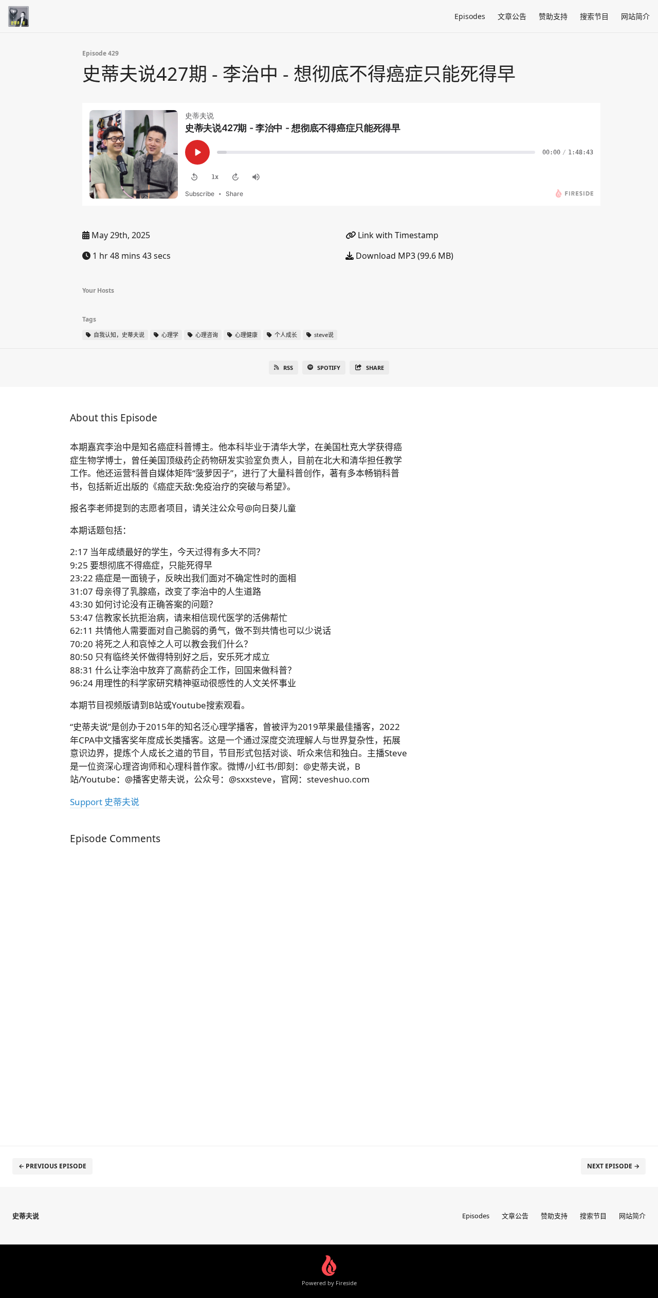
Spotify (328, 367)
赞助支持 (553, 16)
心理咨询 (206, 335)
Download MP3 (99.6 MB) (403, 255)
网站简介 (635, 16)
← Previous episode (52, 1166)
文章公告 (512, 16)
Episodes (469, 16)
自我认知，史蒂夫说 (118, 335)
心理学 (169, 335)
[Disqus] (238, 989)
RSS (288, 367)
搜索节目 (594, 16)
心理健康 (245, 335)
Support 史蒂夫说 (104, 802)
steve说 (323, 335)
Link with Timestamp (397, 235)
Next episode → (613, 1166)
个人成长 (285, 335)
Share (375, 367)
